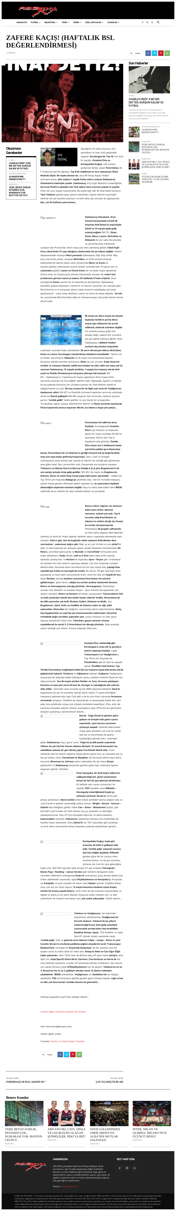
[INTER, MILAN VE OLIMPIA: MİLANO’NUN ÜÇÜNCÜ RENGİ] (152, 1113)
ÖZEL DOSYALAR (93, 22)
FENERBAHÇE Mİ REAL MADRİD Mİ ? (26, 1081)
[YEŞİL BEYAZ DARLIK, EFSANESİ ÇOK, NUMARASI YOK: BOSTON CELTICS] (134, 146)
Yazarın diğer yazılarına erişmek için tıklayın (63, 1011)
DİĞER (76, 22)
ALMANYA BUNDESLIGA (17, 173)
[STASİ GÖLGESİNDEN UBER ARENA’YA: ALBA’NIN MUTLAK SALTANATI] (109, 1113)
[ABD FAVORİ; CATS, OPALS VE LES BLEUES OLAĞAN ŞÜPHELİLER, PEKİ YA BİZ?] (134, 164)
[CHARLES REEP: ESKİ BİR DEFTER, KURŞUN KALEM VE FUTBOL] (149, 79)
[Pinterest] (161, 53)
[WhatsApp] (167, 53)
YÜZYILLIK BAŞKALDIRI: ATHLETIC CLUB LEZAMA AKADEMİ (155, 179)
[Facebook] (143, 22)
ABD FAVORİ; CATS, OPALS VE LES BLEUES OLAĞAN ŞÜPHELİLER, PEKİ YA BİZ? (156, 164)
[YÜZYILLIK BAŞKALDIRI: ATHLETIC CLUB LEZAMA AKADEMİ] (134, 179)
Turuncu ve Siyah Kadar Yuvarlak (67, 1041)
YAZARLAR (112, 22)
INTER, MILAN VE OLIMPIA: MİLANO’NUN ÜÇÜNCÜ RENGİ (150, 1132)
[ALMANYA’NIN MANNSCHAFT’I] (134, 132)
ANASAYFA (21, 22)
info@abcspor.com (69, 1186)
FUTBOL (34, 22)
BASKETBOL (50, 22)
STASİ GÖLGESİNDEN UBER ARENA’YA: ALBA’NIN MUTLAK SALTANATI (105, 1134)
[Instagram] (147, 22)
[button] (158, 22)
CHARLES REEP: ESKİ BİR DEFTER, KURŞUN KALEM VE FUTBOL (20, 166)
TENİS (64, 22)
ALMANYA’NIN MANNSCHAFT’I (17, 178)
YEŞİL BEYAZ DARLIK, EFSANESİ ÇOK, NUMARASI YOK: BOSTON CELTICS (20, 191)
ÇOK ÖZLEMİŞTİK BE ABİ (109, 1081)
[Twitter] (152, 22)
